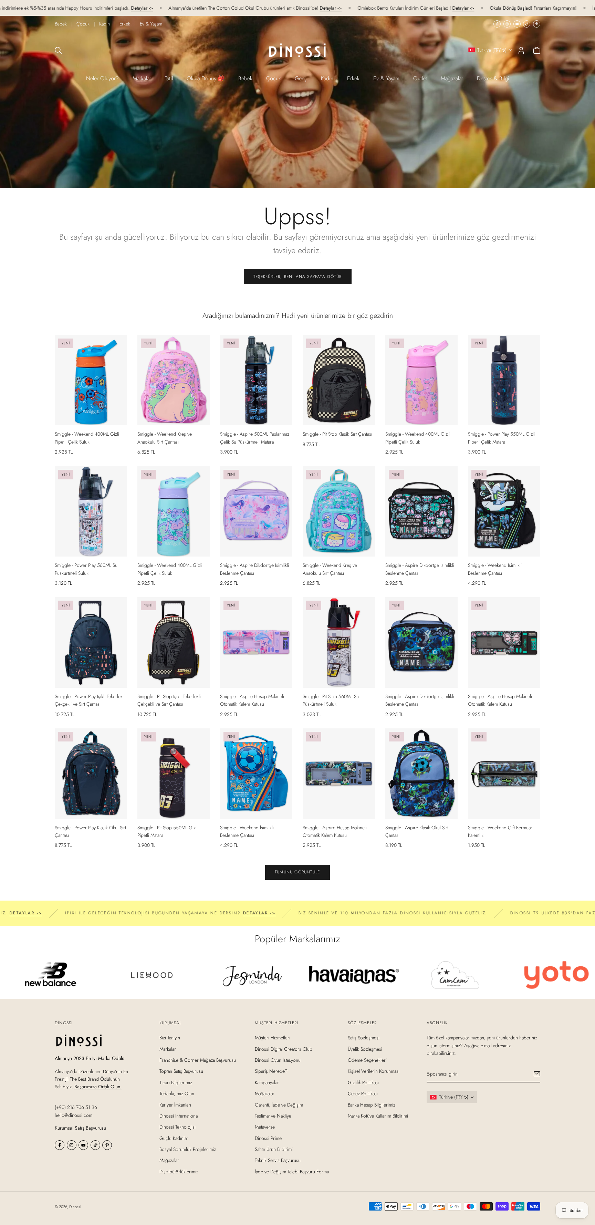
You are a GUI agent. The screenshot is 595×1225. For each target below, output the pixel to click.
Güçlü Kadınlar (173, 1137)
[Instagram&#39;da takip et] (507, 24)
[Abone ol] (537, 1073)
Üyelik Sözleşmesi (365, 1048)
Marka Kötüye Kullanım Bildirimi (378, 1115)
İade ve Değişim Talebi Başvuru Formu (292, 1171)
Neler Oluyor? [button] (102, 78)
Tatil (169, 78)
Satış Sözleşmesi (363, 1037)
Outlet (420, 78)
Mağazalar (452, 78)
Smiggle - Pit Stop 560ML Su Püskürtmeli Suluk (331, 700)
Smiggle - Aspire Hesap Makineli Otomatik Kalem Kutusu (252, 700)
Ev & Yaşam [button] (386, 78)
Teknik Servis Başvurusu (278, 1160)
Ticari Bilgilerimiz (175, 1082)
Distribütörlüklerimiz (178, 1171)
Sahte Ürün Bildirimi (274, 1149)
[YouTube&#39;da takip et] (517, 24)
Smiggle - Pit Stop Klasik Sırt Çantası (337, 433)
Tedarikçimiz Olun (176, 1093)
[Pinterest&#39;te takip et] (536, 24)
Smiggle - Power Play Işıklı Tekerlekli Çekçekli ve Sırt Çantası (90, 700)
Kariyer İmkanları (175, 1104)
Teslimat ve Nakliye (273, 1115)
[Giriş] (521, 50)
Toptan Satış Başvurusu (181, 1071)
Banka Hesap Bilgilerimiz (371, 1104)
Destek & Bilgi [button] (493, 78)
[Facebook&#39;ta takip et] (497, 24)
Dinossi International (179, 1115)
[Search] (58, 50)
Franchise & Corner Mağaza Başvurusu (197, 1060)
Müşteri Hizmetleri (272, 1037)
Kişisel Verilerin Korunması (373, 1071)
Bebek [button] (245, 78)
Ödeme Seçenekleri (367, 1060)
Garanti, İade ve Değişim (279, 1104)
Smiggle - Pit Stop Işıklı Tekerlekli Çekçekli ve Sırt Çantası (169, 700)
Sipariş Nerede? (271, 1071)
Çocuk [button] (273, 78)
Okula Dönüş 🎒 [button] (206, 78)
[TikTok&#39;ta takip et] (526, 24)
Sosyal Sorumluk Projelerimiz (187, 1149)
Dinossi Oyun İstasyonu (278, 1060)
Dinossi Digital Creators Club (283, 1048)
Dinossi (75, 1207)
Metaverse (265, 1126)
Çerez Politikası (363, 1093)
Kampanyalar (267, 1082)
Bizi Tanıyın (169, 1037)
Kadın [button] (327, 78)
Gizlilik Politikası (363, 1082)
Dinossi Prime (268, 1137)
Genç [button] (301, 78)
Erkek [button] (353, 78)
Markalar (142, 78)
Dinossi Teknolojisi (177, 1126)
